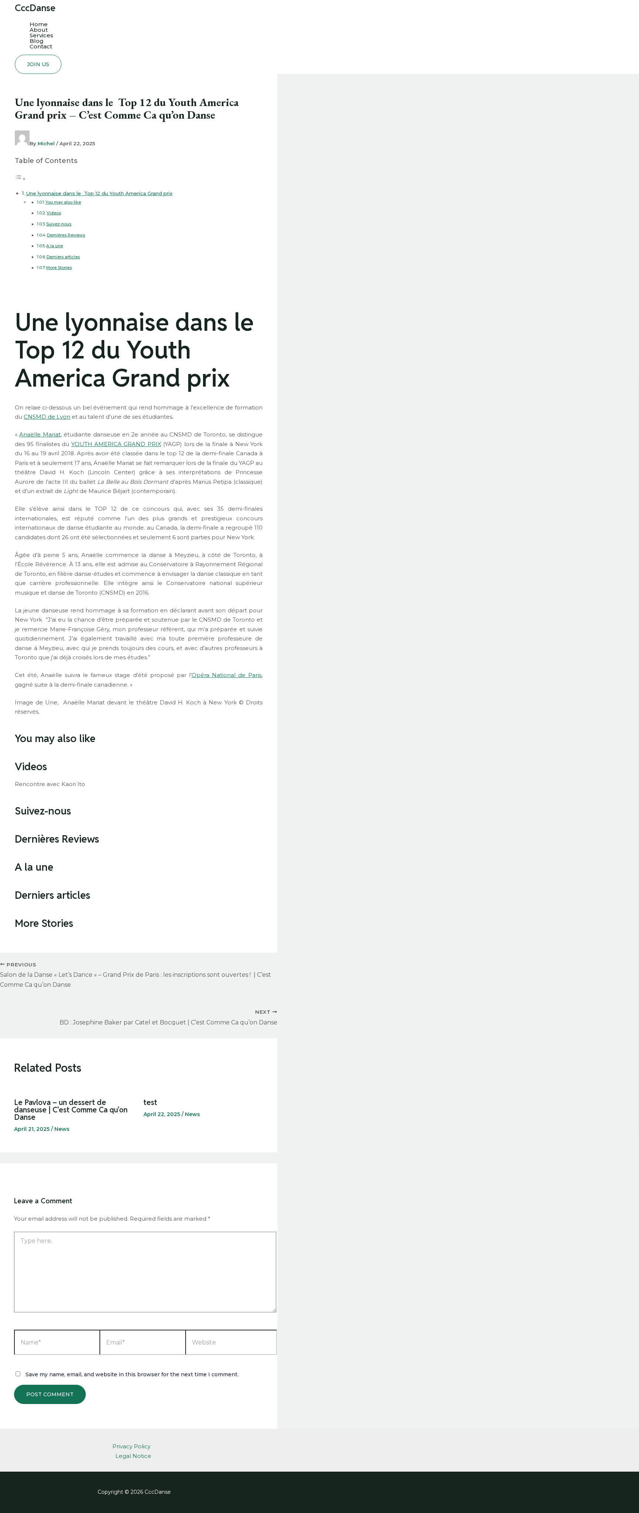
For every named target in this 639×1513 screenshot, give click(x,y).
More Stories (59, 267)
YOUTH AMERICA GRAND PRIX (116, 444)
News (62, 1129)
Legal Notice (133, 1455)
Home (39, 24)
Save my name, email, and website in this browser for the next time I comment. (132, 1374)
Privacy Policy (131, 1446)
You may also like (63, 202)
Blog (37, 41)
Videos (54, 212)
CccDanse (35, 8)
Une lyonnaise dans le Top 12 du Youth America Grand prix (99, 193)
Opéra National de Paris (226, 675)
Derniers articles (63, 256)
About (39, 30)
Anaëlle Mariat (39, 434)
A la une (54, 245)
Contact (41, 46)
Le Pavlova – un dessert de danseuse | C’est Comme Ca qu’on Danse (71, 1110)
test (150, 1102)
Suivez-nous (58, 224)
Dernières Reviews (66, 235)
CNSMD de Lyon (47, 416)
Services (41, 35)
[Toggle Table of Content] (20, 178)
